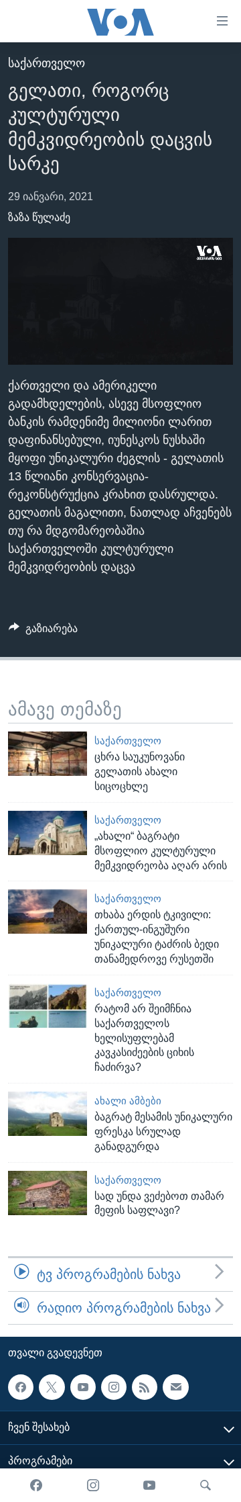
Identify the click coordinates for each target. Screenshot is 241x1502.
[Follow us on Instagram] (114, 1387)
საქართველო (46, 63)
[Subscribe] (175, 1387)
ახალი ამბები (127, 1101)
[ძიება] (205, 1485)
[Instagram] (93, 1485)
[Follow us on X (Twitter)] (51, 1387)
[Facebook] (36, 1485)
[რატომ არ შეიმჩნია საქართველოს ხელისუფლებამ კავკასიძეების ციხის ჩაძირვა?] (47, 1005)
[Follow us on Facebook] (20, 1387)
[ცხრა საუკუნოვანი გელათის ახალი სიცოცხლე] (47, 754)
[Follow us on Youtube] (83, 1387)
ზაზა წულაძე (39, 217)
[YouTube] (149, 1485)
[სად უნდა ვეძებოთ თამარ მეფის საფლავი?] (47, 1193)
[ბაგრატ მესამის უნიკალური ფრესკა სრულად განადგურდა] (47, 1114)
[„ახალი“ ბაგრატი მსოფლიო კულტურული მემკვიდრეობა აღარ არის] (47, 833)
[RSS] (144, 1387)
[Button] (43, 632)
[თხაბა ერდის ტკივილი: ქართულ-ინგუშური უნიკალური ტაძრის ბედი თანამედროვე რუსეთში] (47, 911)
